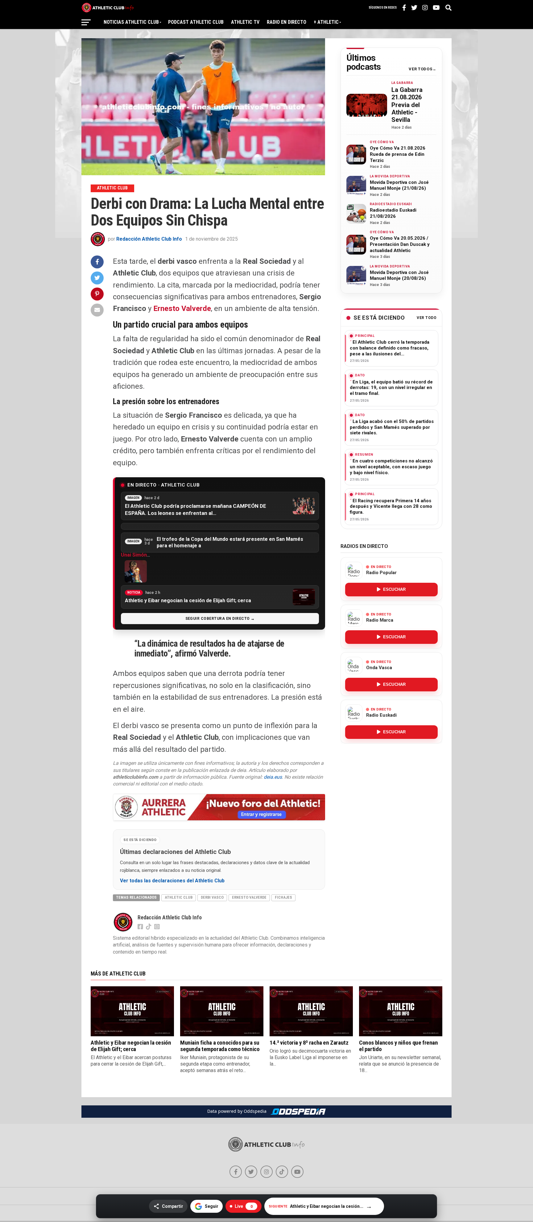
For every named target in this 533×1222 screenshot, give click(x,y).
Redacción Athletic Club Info (149, 239)
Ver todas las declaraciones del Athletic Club (172, 880)
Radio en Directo (286, 22)
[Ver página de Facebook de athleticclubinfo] (235, 1172)
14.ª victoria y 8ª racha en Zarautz (309, 1042)
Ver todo (426, 318)
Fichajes (283, 897)
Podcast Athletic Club (196, 22)
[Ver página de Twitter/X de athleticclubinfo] (251, 1172)
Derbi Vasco (212, 897)
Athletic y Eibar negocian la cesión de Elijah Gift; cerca (131, 1046)
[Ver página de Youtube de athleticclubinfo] (297, 1172)
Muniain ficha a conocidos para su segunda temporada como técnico (219, 1046)
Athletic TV (245, 22)
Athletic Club (178, 897)
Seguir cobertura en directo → (220, 618)
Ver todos (420, 69)
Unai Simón (134, 555)
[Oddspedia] (298, 1111)
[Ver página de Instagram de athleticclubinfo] (266, 1172)
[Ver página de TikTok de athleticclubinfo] (282, 1172)
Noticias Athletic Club (131, 22)
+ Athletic (326, 22)
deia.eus (273, 777)
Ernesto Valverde (182, 308)
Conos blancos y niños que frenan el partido (398, 1046)
